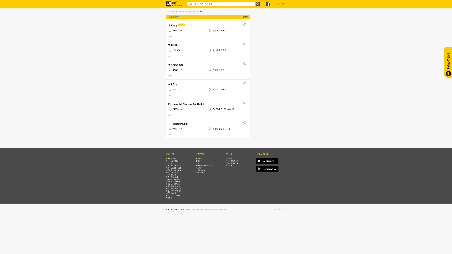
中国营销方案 (200, 170)
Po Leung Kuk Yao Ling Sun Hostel (186, 104)
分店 (181, 25)
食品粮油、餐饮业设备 (173, 170)
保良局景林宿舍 (175, 65)
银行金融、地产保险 (173, 184)
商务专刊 (199, 161)
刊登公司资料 (200, 172)
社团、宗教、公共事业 (173, 195)
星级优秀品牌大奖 (232, 163)
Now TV (198, 163)
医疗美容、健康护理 (173, 179)
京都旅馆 (172, 45)
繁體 (278, 4)
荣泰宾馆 (172, 84)
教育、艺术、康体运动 (173, 191)
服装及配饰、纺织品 (173, 186)
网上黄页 (199, 159)
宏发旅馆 (172, 25)
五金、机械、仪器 (172, 172)
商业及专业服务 (171, 159)
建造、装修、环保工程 (173, 166)
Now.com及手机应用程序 (204, 166)
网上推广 (199, 168)
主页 (168, 11)
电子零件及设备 (171, 175)
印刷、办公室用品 (172, 161)
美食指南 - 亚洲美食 (192, 11)
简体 (284, 4)
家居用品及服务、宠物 (173, 168)
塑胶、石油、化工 (172, 177)
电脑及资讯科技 (171, 193)
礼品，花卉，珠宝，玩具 (174, 188)
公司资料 (229, 159)
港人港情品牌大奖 (232, 161)
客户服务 (229, 166)
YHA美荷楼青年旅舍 (178, 124)
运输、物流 (170, 163)
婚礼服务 (169, 198)
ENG (273, 4)
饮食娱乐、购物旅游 (178, 11)
